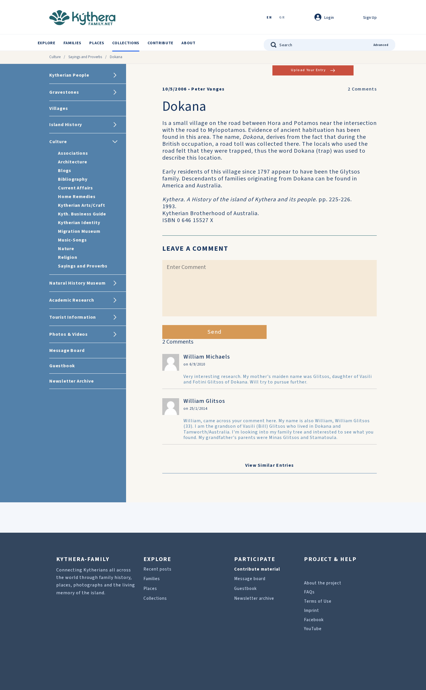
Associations (73, 153)
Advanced (381, 45)
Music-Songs (72, 240)
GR (282, 18)
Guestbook (245, 589)
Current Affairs (75, 188)
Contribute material (257, 569)
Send (214, 332)
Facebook (314, 620)
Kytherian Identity (79, 222)
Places (96, 43)
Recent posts (157, 569)
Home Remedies (76, 196)
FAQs (309, 592)
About (188, 43)
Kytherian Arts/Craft (81, 205)
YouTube (313, 629)
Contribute (160, 43)
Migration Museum (79, 231)
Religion (67, 257)
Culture (55, 57)
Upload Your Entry (308, 70)
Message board (249, 579)
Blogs (64, 170)
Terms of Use (318, 601)
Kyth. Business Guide (82, 214)
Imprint (311, 611)
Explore (46, 43)
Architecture (72, 162)
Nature (66, 249)
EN (269, 18)
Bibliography (73, 179)
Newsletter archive (254, 598)
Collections (125, 43)
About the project (322, 583)
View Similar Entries (269, 465)
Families (72, 43)
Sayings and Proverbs (85, 57)
